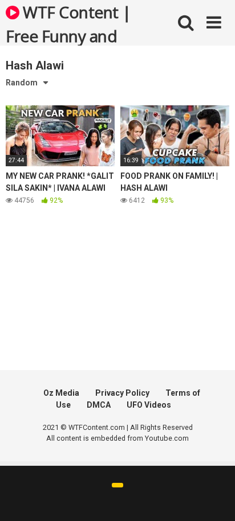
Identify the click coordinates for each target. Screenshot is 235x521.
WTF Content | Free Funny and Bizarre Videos (68, 23)
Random (22, 82)
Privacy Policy (122, 392)
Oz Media (61, 392)
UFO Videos (149, 404)
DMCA (99, 404)
